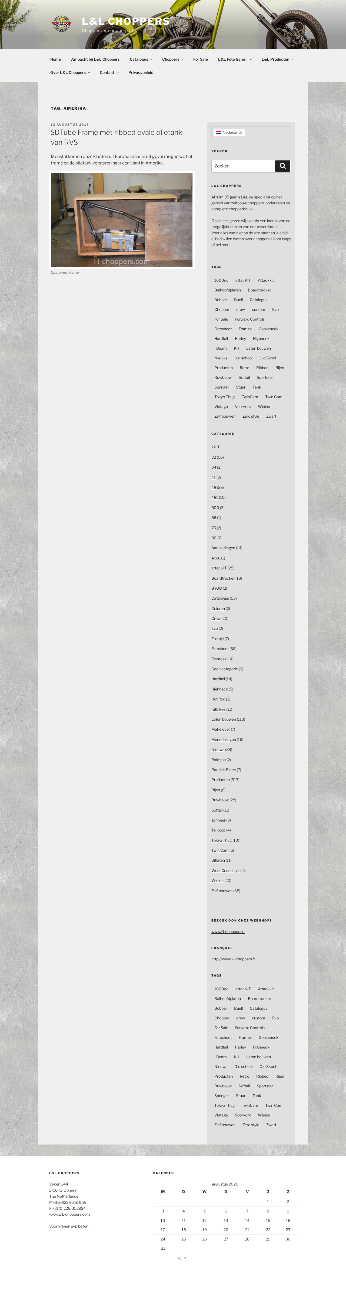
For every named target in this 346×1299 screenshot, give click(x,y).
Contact (107, 72)
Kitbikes (218, 709)
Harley (240, 338)
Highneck (261, 338)
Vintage (221, 406)
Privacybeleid (140, 72)
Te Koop (218, 830)
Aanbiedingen (223, 547)
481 (214, 497)
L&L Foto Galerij (233, 59)
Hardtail (221, 338)
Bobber (220, 299)
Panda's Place (223, 769)
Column (218, 608)
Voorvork (243, 406)
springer (218, 820)
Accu (215, 558)
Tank (256, 387)
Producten (223, 367)
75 (213, 527)
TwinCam (250, 396)
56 (213, 517)
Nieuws (220, 358)
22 (213, 447)
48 (213, 487)
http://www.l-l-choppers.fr (233, 959)
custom (258, 309)
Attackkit (266, 280)
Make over (220, 729)
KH (236, 348)
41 (213, 477)
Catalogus (139, 59)
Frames (245, 329)
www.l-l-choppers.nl (228, 931)
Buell (238, 299)
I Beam (220, 348)
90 (214, 537)
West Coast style (226, 870)
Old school (243, 358)
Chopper (221, 309)
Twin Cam (273, 396)
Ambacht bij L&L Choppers (95, 59)
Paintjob (218, 759)
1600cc (221, 280)
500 (215, 507)
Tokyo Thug (224, 396)
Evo (275, 309)
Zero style (250, 416)
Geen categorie (224, 668)
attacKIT (243, 280)
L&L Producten (275, 59)
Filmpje (217, 638)
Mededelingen (223, 739)
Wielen (264, 406)
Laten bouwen (258, 348)
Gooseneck (268, 329)
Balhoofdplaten (227, 290)
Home (55, 59)
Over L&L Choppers (68, 72)
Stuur (240, 387)
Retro (244, 367)
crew (240, 309)
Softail (244, 377)
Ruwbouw (223, 377)
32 (213, 457)
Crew (216, 618)
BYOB (216, 588)
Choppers (170, 59)
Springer (221, 387)
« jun (182, 1257)
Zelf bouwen (224, 416)
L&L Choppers (126, 21)
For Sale (200, 59)
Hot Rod (218, 699)
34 (213, 467)
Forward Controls (250, 319)
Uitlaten (218, 860)
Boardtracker (259, 290)
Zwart (271, 416)
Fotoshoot (223, 329)
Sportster (265, 377)
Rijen (279, 367)
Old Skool (268, 358)
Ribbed (262, 367)
